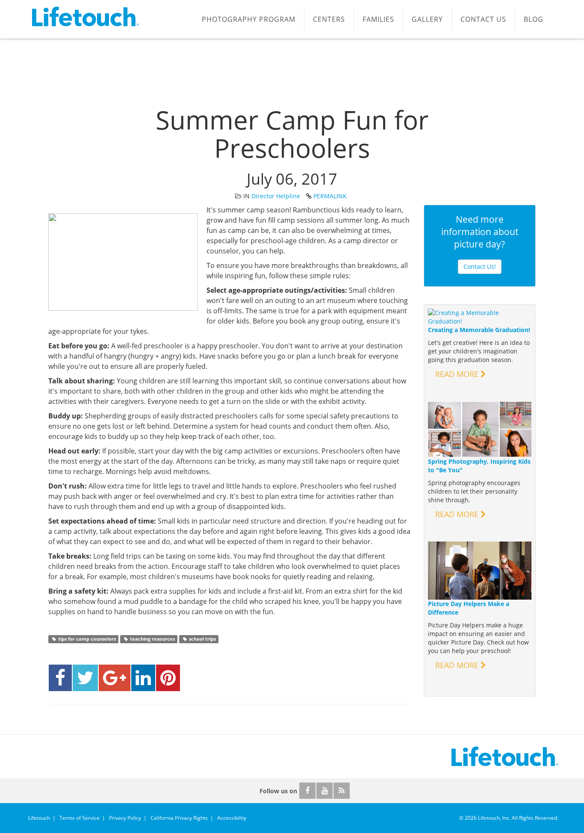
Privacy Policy (125, 817)
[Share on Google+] (114, 678)
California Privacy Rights (179, 817)
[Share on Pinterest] (168, 678)
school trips (202, 639)
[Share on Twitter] (85, 678)
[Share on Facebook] (60, 678)
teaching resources (152, 639)
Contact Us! (479, 266)
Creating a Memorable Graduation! (479, 330)
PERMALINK (330, 196)
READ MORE (458, 374)
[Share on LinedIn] (143, 678)
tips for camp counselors (86, 639)
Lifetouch (39, 817)
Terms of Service (79, 817)
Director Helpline (275, 196)
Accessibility (231, 817)
